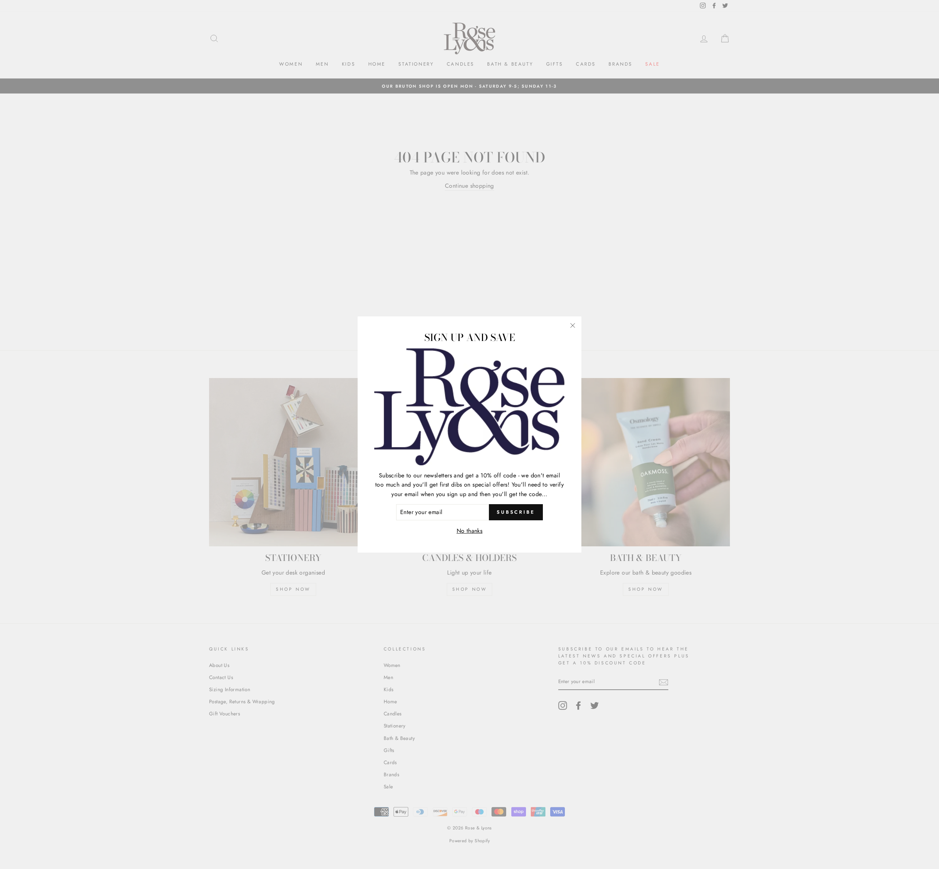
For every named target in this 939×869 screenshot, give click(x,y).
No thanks (470, 531)
